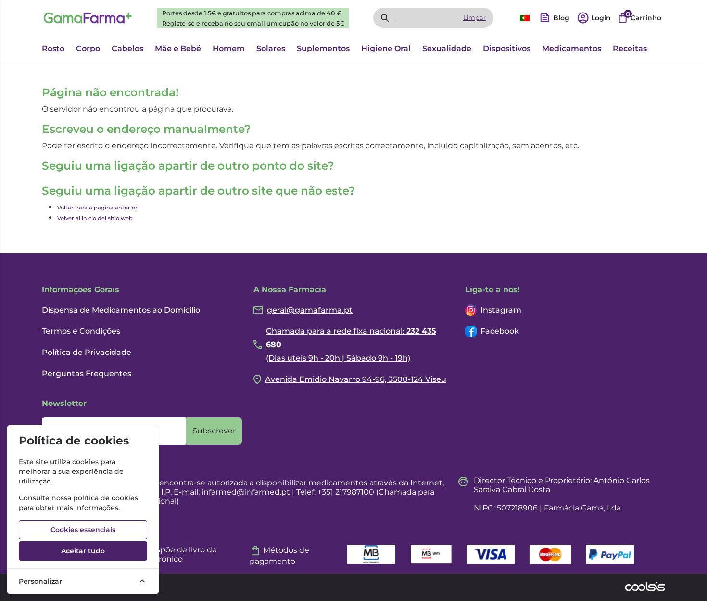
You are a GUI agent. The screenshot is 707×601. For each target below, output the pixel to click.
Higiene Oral (386, 48)
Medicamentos (571, 48)
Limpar (474, 17)
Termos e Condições (81, 331)
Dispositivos (506, 48)
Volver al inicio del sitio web (95, 218)
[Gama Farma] (88, 18)
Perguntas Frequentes (86, 373)
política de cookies (105, 498)
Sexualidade (446, 48)
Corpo (88, 48)
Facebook (499, 331)
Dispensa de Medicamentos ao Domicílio (121, 309)
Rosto (53, 48)
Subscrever (214, 430)
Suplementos (323, 48)
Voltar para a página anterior (97, 207)
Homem (229, 48)
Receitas (630, 48)
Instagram (500, 309)
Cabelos (127, 48)
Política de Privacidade (86, 352)
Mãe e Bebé (178, 48)
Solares (270, 48)
